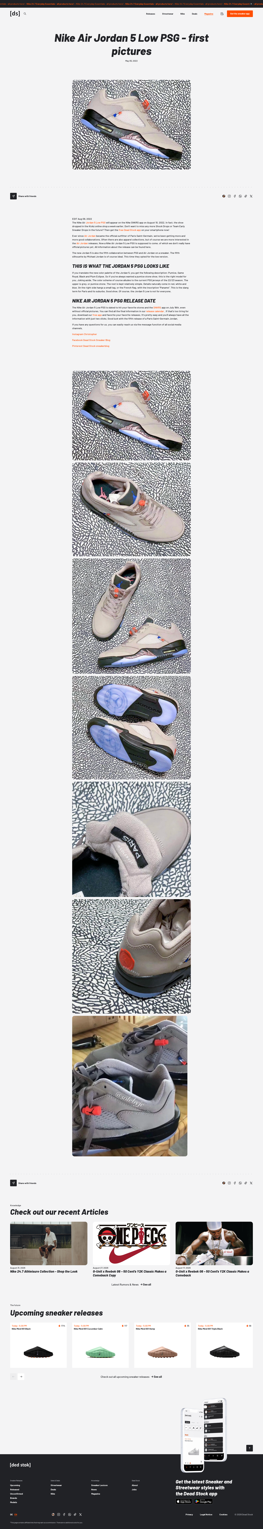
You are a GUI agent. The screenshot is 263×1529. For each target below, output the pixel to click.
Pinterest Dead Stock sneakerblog (90, 345)
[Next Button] (21, 1376)
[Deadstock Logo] (15, 13)
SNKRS (157, 307)
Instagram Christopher (84, 334)
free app (97, 314)
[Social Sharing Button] (13, 196)
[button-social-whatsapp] (240, 196)
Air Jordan (90, 235)
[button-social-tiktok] (245, 196)
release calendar (155, 311)
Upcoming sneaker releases (56, 1312)
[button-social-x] (251, 196)
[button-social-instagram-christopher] (223, 196)
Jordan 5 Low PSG (95, 222)
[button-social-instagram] (229, 196)
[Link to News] (25, 13)
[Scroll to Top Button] (249, 1448)
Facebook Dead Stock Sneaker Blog (91, 339)
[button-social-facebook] (234, 196)
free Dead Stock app (130, 229)
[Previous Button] (13, 1376)
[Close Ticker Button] (251, 3)
